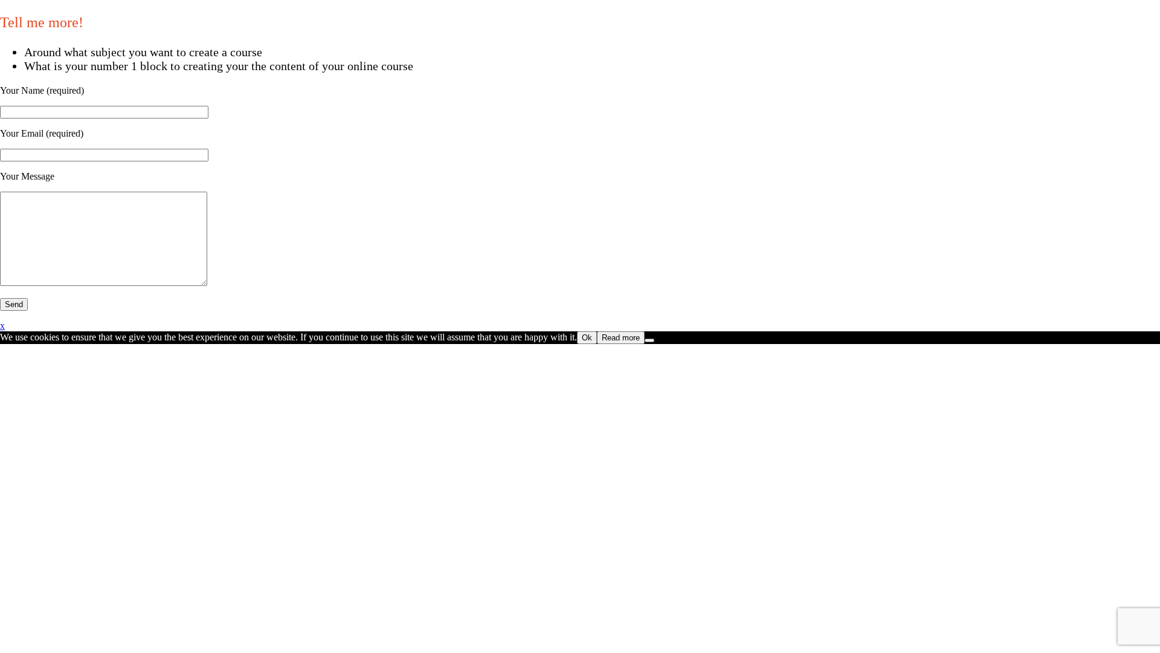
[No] (649, 340)
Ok (587, 337)
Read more (621, 337)
